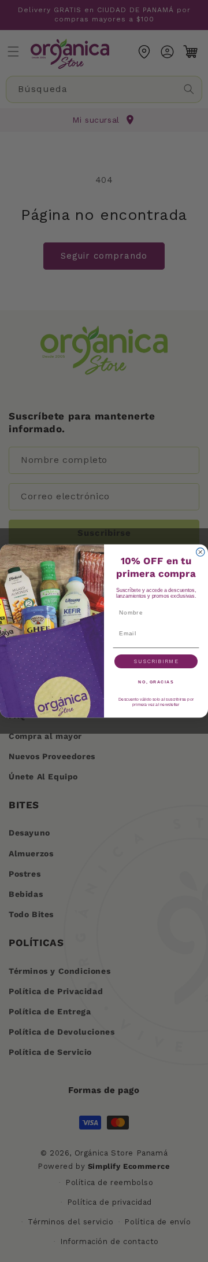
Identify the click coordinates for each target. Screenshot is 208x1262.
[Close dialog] (200, 552)
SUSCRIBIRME (155, 661)
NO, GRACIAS (155, 682)
